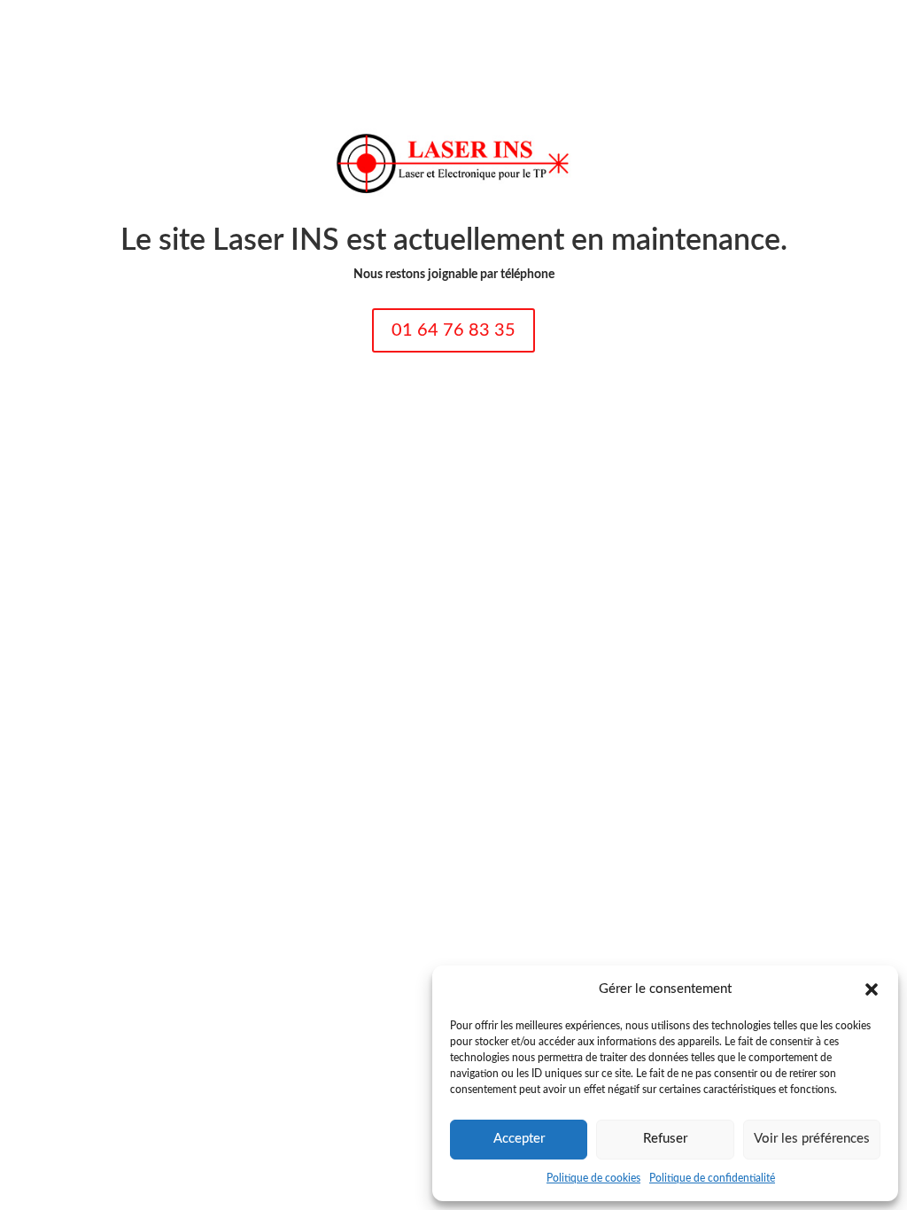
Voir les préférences (812, 1138)
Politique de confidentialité (712, 1178)
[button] (871, 989)
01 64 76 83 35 (453, 330)
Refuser (665, 1138)
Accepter (519, 1138)
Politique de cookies (593, 1178)
